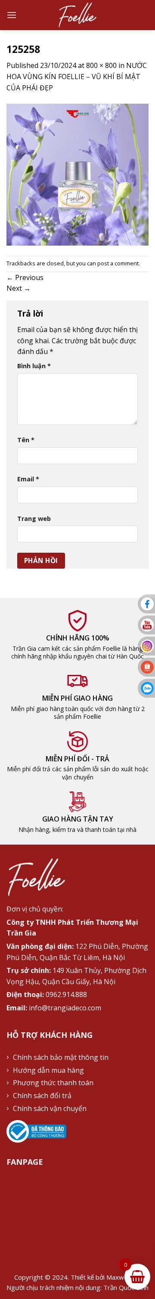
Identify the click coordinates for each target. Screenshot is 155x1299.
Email (28, 479)
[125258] (77, 174)
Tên (25, 440)
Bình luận (34, 366)
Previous (24, 277)
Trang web (34, 518)
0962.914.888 (66, 994)
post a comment (118, 263)
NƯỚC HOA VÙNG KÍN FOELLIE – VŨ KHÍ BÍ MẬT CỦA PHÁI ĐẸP (76, 76)
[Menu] (11, 14)
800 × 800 (101, 65)
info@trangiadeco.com (65, 1008)
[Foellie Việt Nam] (78, 15)
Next (18, 288)
